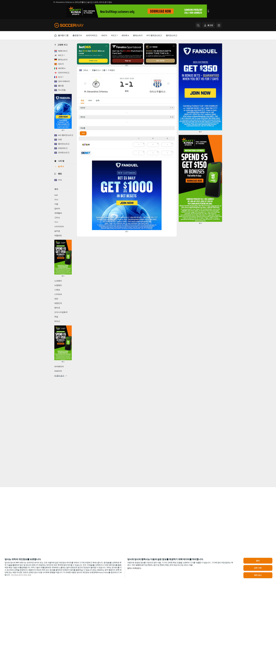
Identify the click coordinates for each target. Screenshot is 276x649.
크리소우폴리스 (157, 91)
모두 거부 (258, 568)
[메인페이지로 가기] (74, 25)
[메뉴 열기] (219, 25)
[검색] (198, 25)
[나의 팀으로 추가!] (85, 83)
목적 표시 (258, 575)
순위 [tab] (97, 100)
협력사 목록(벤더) (134, 568)
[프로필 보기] (96, 83)
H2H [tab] (90, 100)
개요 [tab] (82, 100)
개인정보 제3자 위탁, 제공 (21, 575)
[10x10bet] (85, 144)
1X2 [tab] (83, 133)
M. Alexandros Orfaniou (96, 91)
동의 (258, 561)
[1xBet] (85, 153)
